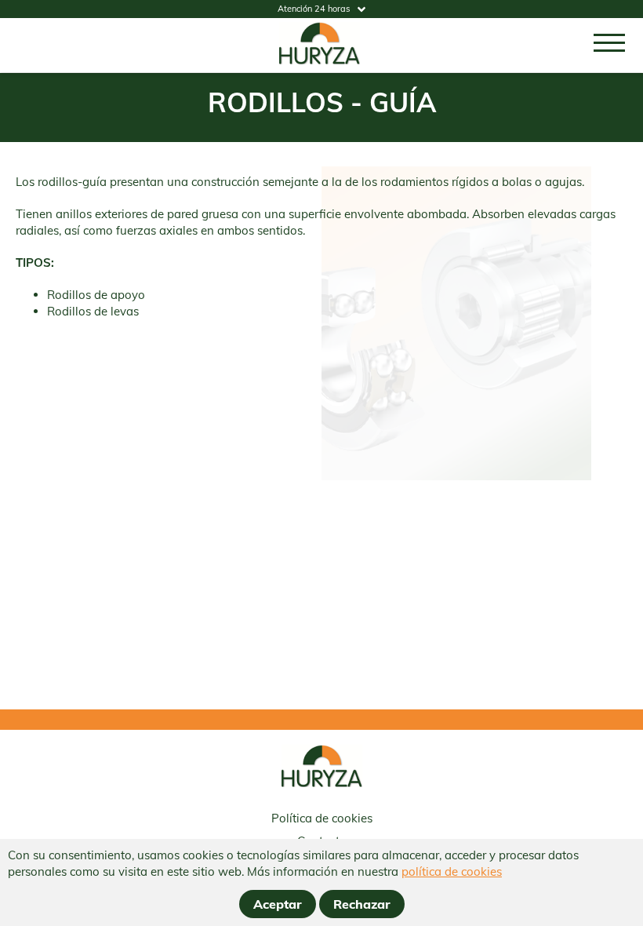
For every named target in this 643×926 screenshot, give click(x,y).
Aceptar (277, 904)
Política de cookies (321, 818)
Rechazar (362, 904)
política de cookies (451, 871)
